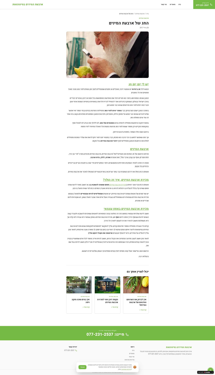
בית (179, 4)
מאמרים (172, 4)
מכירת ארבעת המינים (118, 184)
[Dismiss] (212, 372)
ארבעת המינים (139, 14)
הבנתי (82, 367)
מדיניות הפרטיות (126, 369)
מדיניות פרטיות (129, 360)
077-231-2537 (69, 350)
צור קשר (164, 4)
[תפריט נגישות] (210, 370)
